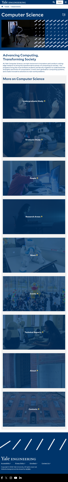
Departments (16, 6)
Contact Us (46, 463)
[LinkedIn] (20, 477)
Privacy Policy (20, 463)
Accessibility (6, 463)
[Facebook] (2, 477)
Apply (60, 2)
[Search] (54, 2)
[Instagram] (11, 477)
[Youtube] (15, 477)
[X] (6, 478)
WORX (28, 469)
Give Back (33, 463)
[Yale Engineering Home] (14, 2)
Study (7, 6)
